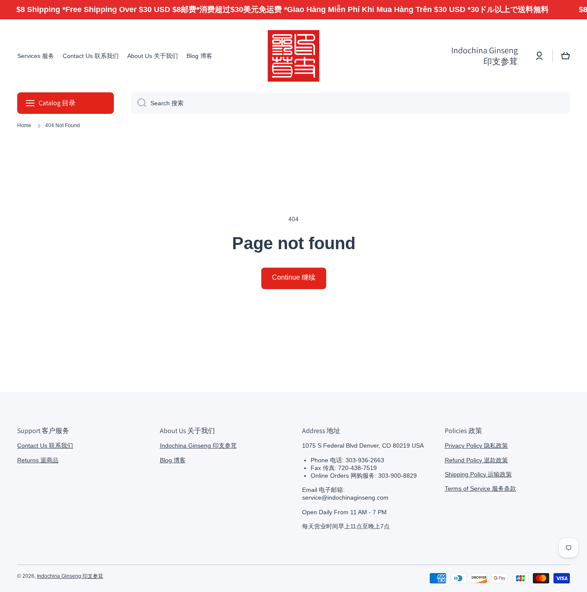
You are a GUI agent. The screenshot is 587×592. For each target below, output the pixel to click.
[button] (565, 56)
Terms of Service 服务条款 (480, 488)
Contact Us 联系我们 (45, 445)
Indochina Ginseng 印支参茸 (198, 445)
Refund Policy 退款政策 (476, 460)
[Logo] (293, 56)
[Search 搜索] (138, 103)
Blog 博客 (173, 460)
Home (24, 125)
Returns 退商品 (37, 460)
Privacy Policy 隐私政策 (476, 445)
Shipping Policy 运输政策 (478, 474)
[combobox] (350, 103)
